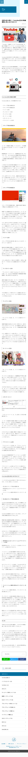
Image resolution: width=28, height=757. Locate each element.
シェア (6, 659)
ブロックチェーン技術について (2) (9, 703)
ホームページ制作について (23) (9, 692)
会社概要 (3, 743)
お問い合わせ (11, 743)
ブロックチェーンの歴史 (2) (8, 711)
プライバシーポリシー (22, 743)
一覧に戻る (6, 654)
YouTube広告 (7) (6, 677)
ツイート (15, 659)
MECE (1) (4, 722)
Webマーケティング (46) (7, 700)
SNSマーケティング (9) (7, 718)
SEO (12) (4, 725)
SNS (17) (4, 688)
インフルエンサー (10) (7, 681)
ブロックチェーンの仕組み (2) (8, 707)
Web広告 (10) (5, 729)
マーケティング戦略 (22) (7, 714)
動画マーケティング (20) (7, 696)
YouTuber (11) (5, 685)
